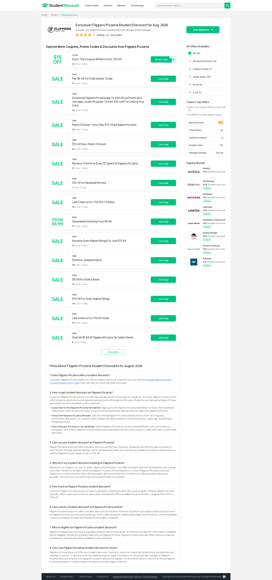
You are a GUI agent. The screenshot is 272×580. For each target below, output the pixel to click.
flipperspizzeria (69, 15)
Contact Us (102, 576)
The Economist (150, 576)
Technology (137, 5)
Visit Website (201, 30)
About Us (51, 576)
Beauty (121, 5)
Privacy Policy (67, 576)
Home (44, 15)
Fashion (108, 5)
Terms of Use (85, 576)
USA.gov (138, 576)
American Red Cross (123, 576)
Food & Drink (92, 5)
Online (207, 188)
